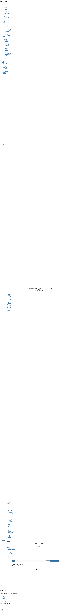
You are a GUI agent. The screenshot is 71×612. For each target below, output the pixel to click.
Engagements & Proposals (8, 55)
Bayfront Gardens (7, 19)
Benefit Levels (10, 548)
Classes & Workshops (8, 14)
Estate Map (6, 23)
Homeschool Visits (9, 30)
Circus (4, 36)
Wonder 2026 (7, 47)
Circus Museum (7, 45)
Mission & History (5, 56)
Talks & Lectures (7, 12)
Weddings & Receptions (8, 53)
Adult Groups (6, 27)
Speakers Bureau (4, 599)
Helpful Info (8, 292)
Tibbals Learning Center (8, 37)
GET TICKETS (39, 291)
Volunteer (4, 72)
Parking (6, 6)
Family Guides (7, 24)
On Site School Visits (9, 28)
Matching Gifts (7, 70)
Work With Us (5, 60)
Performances (7, 13)
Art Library (6, 50)
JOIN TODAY (38, 546)
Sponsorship (6, 71)
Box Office (6, 41)
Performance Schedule (11, 517)
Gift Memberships (7, 66)
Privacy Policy (3, 600)
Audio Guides (6, 25)
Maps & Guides (5, 22)
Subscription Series (7, 40)
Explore (3, 32)
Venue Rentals (5, 52)
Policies (6, 9)
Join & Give (3, 62)
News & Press (3, 598)
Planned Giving (10, 553)
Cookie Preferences (4, 601)
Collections (9, 526)
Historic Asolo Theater (8, 20)
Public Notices (3, 596)
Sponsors (4, 73)
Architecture (4, 42)
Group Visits (4, 26)
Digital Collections (7, 38)
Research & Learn (9, 522)
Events (4, 10)
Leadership (6, 59)
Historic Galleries (10, 512)
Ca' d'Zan (9, 518)
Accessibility (9, 297)
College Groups (7, 31)
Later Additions (7, 46)
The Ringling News (5, 61)
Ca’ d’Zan (6, 18)
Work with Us (8, 538)
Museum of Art (7, 17)
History (6, 58)
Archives (6, 49)
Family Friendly (7, 15)
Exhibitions (6, 11)
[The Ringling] (3, 2)
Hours (6, 5)
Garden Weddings (7, 54)
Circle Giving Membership (8, 65)
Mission (6, 57)
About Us (3, 51)
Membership (5, 63)
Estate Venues (5, 16)
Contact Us (8, 539)
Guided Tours (5, 21)
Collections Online (7, 35)
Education (6, 48)
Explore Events (9, 298)
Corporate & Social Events (11, 533)
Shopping (6, 8)
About (2, 527)
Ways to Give (5, 67)
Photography (3, 597)
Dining (6, 7)
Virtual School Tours (9, 29)
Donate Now (6, 68)
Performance (5, 39)
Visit (2, 4)
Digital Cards (6, 64)
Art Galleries (6, 34)
